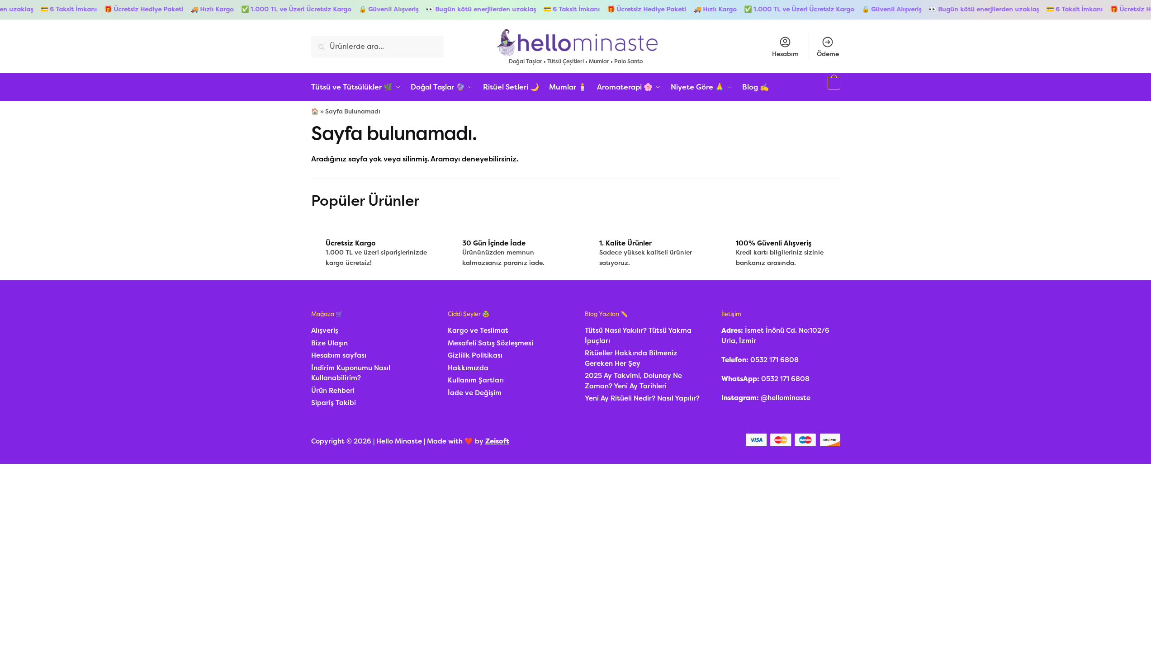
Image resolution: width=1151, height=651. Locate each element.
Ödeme (828, 54)
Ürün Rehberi (333, 391)
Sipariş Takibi (333, 403)
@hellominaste (785, 398)
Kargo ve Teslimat (478, 330)
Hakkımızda (468, 368)
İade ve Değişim (475, 393)
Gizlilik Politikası (475, 355)
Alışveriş (324, 330)
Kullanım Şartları (476, 380)
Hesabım (785, 54)
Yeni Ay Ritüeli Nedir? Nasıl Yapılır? (642, 398)
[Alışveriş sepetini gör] (832, 87)
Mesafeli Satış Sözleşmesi (490, 343)
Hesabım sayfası (338, 355)
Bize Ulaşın (329, 343)
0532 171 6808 (774, 360)
